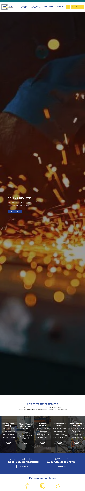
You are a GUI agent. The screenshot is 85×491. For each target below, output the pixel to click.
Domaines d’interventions (36, 7)
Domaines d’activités (23, 7)
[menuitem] (74, 1)
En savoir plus (15, 212)
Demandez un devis (77, 7)
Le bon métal (80, 1)
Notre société (48, 7)
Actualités (60, 7)
